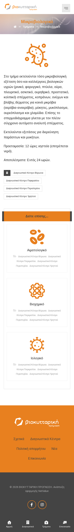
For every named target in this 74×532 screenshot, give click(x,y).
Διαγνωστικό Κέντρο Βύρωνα (28, 173)
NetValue (43, 491)
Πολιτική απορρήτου (31, 449)
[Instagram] (42, 504)
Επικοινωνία (37, 458)
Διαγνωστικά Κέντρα (45, 439)
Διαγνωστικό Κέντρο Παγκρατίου (22, 180)
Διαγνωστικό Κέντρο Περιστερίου (23, 188)
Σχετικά (18, 439)
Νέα (54, 449)
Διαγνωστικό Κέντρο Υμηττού (21, 196)
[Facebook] (31, 504)
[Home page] (15, 26)
